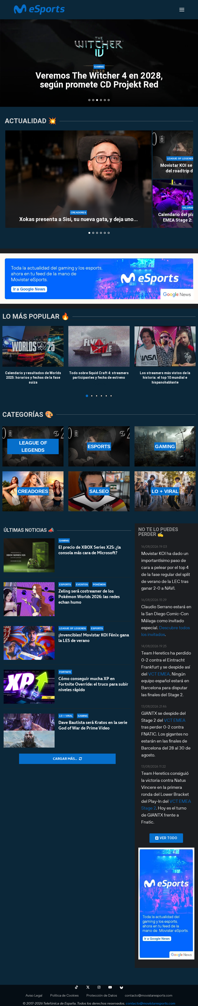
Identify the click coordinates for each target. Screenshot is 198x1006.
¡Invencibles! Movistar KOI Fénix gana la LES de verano (93, 637)
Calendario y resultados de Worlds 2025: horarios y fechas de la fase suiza (33, 377)
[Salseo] (98, 491)
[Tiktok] (76, 987)
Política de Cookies (64, 995)
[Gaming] (165, 446)
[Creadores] (33, 491)
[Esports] (98, 446)
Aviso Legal (34, 995)
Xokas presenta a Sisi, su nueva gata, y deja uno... (78, 219)
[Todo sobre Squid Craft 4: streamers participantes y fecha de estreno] (98, 346)
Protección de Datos (101, 995)
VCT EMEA (159, 674)
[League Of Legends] (33, 446)
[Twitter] (88, 987)
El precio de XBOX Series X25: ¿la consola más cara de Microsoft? (89, 550)
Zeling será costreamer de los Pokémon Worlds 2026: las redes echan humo (89, 596)
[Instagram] (99, 987)
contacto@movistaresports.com (148, 995)
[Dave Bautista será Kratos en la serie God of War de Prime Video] (29, 731)
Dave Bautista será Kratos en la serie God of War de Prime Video (92, 725)
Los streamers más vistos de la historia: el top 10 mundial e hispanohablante (165, 377)
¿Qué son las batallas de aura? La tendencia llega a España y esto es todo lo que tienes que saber (102, 85)
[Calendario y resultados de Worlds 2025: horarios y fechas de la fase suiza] (33, 346)
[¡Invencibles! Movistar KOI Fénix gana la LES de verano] (29, 643)
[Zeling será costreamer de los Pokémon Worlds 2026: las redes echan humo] (29, 599)
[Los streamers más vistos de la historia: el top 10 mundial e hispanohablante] (165, 346)
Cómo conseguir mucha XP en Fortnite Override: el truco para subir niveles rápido (93, 684)
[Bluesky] (121, 987)
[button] (9, 53)
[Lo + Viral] (165, 491)
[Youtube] (110, 987)
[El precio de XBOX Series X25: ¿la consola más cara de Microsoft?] (29, 555)
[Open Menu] (181, 9)
